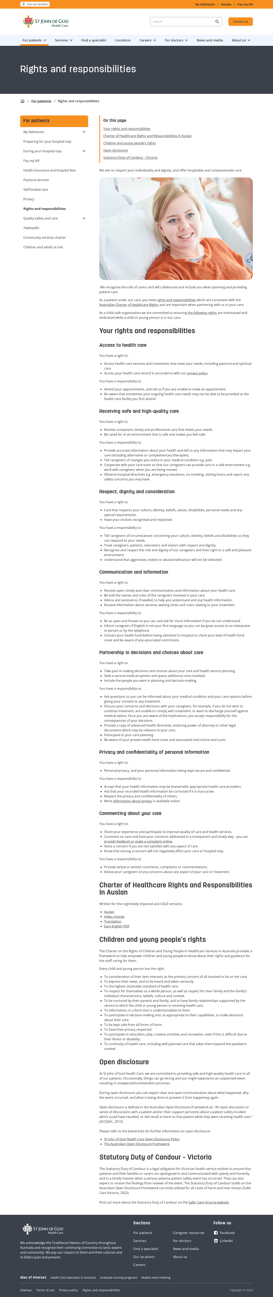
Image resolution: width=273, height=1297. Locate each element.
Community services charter (44, 237)
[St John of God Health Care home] (43, 1229)
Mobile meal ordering (155, 1277)
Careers (145, 40)
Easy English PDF (116, 926)
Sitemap (26, 1290)
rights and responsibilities (176, 300)
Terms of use (45, 1290)
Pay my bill (245, 4)
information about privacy (132, 801)
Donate (226, 4)
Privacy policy (68, 1290)
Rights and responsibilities (101, 1290)
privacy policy (197, 373)
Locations (123, 40)
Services (61, 40)
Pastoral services (36, 180)
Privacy (28, 199)
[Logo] (45, 22)
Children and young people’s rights (129, 143)
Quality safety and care (40, 218)
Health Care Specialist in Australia (73, 1277)
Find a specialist (93, 40)
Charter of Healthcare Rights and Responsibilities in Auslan (147, 136)
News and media (210, 40)
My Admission (205, 4)
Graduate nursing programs (118, 1277)
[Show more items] (85, 132)
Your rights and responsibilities (126, 128)
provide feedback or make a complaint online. (138, 841)
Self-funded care (35, 189)
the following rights (202, 313)
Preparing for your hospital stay (47, 141)
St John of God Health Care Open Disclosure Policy (142, 1139)
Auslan (109, 912)
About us (239, 40)
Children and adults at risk (43, 247)
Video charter (114, 916)
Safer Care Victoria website (208, 1202)
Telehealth (31, 228)
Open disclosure (115, 150)
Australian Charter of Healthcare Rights (128, 305)
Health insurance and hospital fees (49, 170)
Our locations (143, 1257)
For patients (32, 40)
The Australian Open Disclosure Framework (136, 1144)
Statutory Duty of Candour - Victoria (130, 157)
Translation (112, 921)
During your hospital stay (42, 151)
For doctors (174, 40)
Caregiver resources (189, 1233)
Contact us (240, 21)
